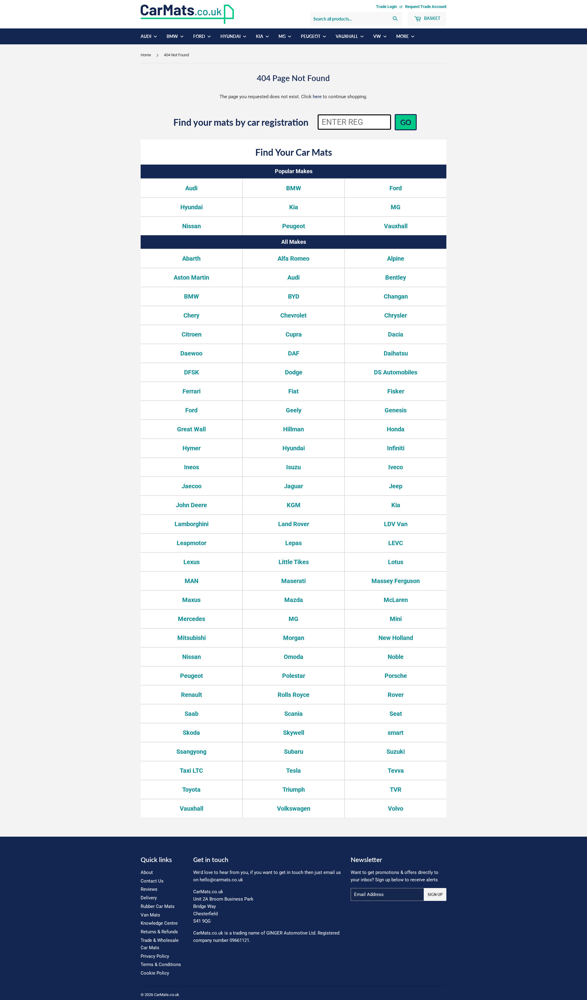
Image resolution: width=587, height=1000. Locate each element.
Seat (395, 713)
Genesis (396, 410)
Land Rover (293, 524)
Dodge (293, 372)
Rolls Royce (293, 694)
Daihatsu (396, 353)
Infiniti (395, 448)
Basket (431, 18)
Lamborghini (192, 524)
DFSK (191, 372)
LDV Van (396, 524)
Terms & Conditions (161, 964)
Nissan (191, 226)
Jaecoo (191, 486)
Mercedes (191, 619)
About (147, 872)
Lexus (191, 562)
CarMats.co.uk (166, 994)
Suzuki (395, 751)
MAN (191, 581)
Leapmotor (191, 543)
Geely (293, 410)
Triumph (293, 789)
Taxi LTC (191, 770)
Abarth (191, 258)
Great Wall (191, 429)
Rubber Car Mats (158, 906)
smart (396, 732)
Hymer (192, 448)
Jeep (395, 486)
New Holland (395, 637)
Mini (396, 619)
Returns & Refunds (159, 932)
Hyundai (231, 36)
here (317, 96)
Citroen (191, 334)
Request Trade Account (425, 6)
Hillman (293, 429)
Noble (396, 656)
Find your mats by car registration (240, 122)
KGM (294, 505)
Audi (146, 36)
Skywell (293, 732)
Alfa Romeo (293, 258)
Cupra (294, 334)
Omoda (293, 656)
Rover (396, 694)
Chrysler (395, 315)
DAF (293, 353)
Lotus (395, 562)
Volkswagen (293, 808)
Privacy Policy (155, 956)
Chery (191, 315)
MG (282, 36)
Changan (396, 296)
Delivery (149, 898)
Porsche (396, 675)
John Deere (191, 505)
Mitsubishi (191, 637)
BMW (173, 36)
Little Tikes (294, 562)
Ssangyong (191, 751)
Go (405, 122)
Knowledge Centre (159, 923)
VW (377, 36)
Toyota (191, 789)
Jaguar (293, 486)
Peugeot (311, 36)
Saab (191, 713)
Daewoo (191, 353)
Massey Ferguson (395, 581)
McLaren (396, 600)
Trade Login (386, 6)
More (403, 36)
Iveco (395, 467)
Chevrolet (293, 315)
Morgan (293, 637)
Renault (191, 694)
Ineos (191, 467)
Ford (199, 36)
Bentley (395, 277)
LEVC (395, 543)
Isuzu (293, 467)
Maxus (191, 600)
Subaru (293, 751)
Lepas (293, 543)
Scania (293, 713)
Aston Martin (191, 277)
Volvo (395, 808)
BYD (293, 296)
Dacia (395, 334)
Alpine (395, 258)
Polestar (293, 675)
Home (146, 55)
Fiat (293, 391)
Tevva (396, 770)
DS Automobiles (395, 372)
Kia (260, 36)
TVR (395, 789)
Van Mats (150, 915)
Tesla (293, 770)
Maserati (293, 581)
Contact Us (152, 881)
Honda (395, 429)
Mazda (293, 600)
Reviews (149, 889)
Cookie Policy (155, 973)
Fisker (395, 391)
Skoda (191, 732)
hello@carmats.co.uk (221, 880)
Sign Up (435, 894)
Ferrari (192, 391)
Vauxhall (347, 36)
